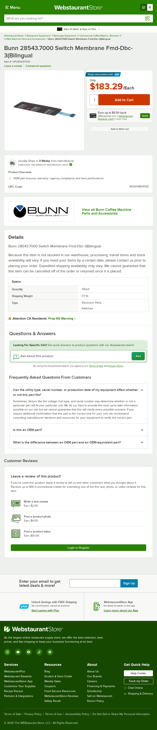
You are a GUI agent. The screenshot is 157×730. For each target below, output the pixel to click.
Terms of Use (96, 365)
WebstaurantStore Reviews (61, 696)
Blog (47, 671)
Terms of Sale (12, 714)
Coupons (50, 686)
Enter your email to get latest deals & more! (39, 583)
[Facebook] (28, 652)
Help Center (138, 673)
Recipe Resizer (13, 691)
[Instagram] (7, 652)
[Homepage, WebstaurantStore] (78, 7)
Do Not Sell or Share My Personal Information (121, 714)
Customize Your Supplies (20, 686)
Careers (92, 681)
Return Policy (95, 701)
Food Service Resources (60, 691)
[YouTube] (18, 652)
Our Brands (94, 676)
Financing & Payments (101, 686)
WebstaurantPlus (14, 671)
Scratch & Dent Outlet (58, 676)
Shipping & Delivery (140, 693)
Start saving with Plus (45, 610)
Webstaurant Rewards (18, 676)
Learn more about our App (121, 610)
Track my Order (139, 681)
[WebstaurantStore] (55, 629)
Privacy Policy (116, 365)
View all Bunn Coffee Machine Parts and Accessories (106, 211)
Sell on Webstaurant (99, 696)
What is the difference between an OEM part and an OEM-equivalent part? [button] (67, 442)
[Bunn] (41, 211)
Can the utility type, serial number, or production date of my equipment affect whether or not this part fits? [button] (75, 392)
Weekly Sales (52, 681)
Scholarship (94, 691)
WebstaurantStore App (18, 681)
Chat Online (135, 687)
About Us (93, 671)
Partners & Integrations (18, 696)
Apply (146, 116)
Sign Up (129, 583)
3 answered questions (38, 65)
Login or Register (79, 547)
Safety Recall (52, 701)
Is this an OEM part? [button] (27, 430)
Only (93, 80)
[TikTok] (39, 652)
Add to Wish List (120, 129)
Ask (138, 356)
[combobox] (78, 18)
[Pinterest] (50, 652)
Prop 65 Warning (60, 318)
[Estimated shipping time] (71, 164)
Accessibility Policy (77, 714)
